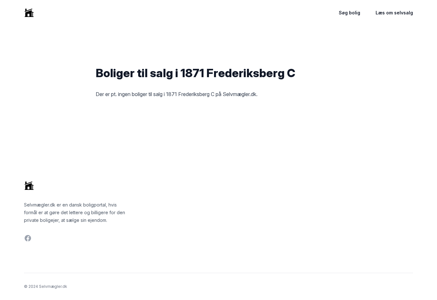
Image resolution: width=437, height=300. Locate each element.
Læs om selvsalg (394, 12)
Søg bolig (349, 12)
